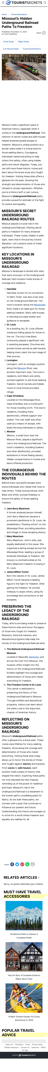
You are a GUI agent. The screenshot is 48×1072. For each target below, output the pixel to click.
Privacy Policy (37, 1044)
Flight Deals (23, 41)
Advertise (35, 1047)
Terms (27, 1044)
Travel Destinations (32, 49)
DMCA (43, 1047)
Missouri (21, 368)
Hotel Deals (8, 41)
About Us (9, 1044)
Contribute (19, 1044)
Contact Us (25, 1047)
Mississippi (39, 304)
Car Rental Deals (11, 49)
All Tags (25, 1050)
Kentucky (34, 657)
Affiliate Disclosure (11, 1047)
